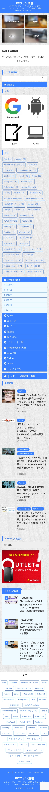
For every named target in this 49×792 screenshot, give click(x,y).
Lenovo (33, 204)
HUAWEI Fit (35, 193)
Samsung (9, 226)
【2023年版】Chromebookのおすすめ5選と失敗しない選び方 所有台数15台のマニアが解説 (31, 627)
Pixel (7, 210)
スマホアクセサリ (12, 249)
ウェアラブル (25, 238)
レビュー (10, 310)
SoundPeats (25, 226)
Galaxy (37, 176)
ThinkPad (9, 232)
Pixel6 (20, 210)
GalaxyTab (27, 181)
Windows (24, 232)
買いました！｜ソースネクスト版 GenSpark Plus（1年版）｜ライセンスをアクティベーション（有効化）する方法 (31, 519)
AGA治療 (11, 353)
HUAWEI (19, 193)
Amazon (21, 159)
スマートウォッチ (33, 249)
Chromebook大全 (16, 347)
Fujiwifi (23, 176)
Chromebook (14, 279)
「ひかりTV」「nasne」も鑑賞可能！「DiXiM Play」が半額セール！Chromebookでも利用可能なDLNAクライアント (32, 464)
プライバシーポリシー (35, 772)
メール (10, 363)
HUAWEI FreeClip (35, 198)
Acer (7, 159)
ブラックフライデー (35, 260)
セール (9, 289)
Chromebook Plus (27, 170)
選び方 (9, 295)
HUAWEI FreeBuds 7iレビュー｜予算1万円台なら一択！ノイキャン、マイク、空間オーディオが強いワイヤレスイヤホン (32, 402)
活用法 (9, 305)
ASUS (32, 165)
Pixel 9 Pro (34, 210)
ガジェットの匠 (15, 342)
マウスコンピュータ (13, 266)
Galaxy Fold (10, 181)
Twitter (11, 358)
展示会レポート (34, 271)
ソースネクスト (11, 255)
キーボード (9, 243)
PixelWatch (26, 215)
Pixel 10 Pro (10, 215)
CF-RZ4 (9, 170)
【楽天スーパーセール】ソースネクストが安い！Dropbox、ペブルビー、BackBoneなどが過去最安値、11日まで (31, 431)
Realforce (27, 221)
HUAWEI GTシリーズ (14, 204)
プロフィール (14, 368)
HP (7, 193)
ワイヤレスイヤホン (13, 271)
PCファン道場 (24, 3)
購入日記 (11, 337)
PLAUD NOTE (11, 221)
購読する (10, 84)
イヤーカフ (9, 238)
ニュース (10, 284)
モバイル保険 (33, 266)
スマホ (23, 243)
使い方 (9, 300)
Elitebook (9, 176)
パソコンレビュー (12, 260)
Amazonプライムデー (14, 165)
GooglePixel (29, 187)
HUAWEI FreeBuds (13, 198)
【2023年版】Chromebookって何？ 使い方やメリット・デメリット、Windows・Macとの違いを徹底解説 (32, 604)
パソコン (28, 255)
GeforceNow (11, 187)
